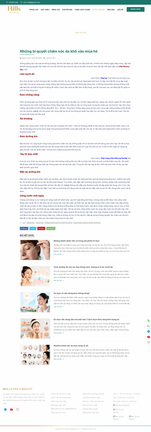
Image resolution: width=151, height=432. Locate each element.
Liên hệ (120, 10)
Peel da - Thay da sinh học (93, 401)
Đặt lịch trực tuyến (90, 405)
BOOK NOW (135, 9)
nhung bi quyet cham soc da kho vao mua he (87, 223)
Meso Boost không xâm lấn (93, 394)
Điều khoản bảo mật (91, 413)
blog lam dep (39, 223)
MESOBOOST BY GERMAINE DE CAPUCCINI (63, 409)
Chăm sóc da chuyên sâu (61, 398)
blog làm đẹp (30, 223)
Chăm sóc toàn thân (59, 401)
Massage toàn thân (58, 405)
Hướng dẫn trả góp (90, 409)
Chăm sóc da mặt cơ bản (61, 394)
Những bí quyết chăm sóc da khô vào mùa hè (58, 223)
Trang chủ (33, 10)
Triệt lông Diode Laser (91, 398)
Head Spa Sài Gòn (58, 413)
